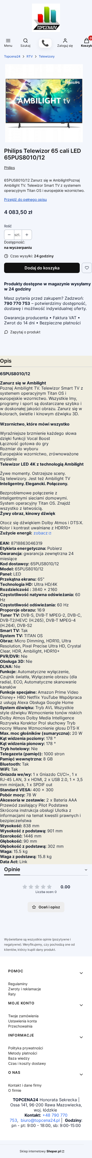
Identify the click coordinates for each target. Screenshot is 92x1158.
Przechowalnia (20, 1026)
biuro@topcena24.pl (40, 1120)
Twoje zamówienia (23, 1016)
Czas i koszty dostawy (27, 1063)
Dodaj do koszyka (42, 267)
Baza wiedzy (19, 1058)
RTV (30, 56)
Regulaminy (18, 984)
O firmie (14, 1090)
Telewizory (47, 56)
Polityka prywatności (25, 1048)
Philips (9, 167)
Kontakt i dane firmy (25, 1085)
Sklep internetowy (40, 1151)
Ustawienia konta (22, 1021)
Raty (12, 994)
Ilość (8, 226)
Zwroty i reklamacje (24, 989)
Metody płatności (22, 1053)
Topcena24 (12, 56)
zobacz (40, 532)
